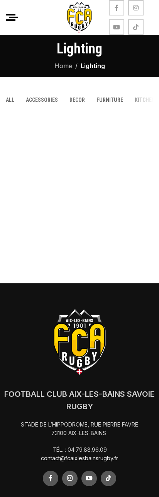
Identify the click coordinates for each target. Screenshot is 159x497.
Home (63, 66)
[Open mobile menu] (12, 17)
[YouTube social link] (116, 27)
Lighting (93, 66)
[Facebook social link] (116, 7)
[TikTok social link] (136, 27)
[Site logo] (79, 17)
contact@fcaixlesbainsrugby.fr (79, 458)
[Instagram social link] (136, 7)
